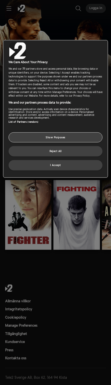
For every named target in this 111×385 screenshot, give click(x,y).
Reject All (56, 151)
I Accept (55, 165)
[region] (55, 109)
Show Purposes (55, 137)
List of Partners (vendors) (23, 121)
